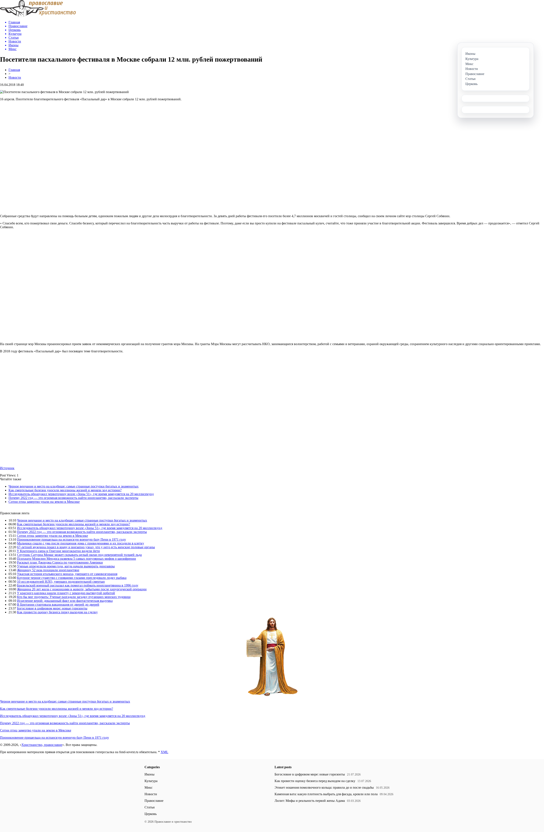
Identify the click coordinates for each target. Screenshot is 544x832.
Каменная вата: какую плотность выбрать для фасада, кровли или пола (326, 794)
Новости (14, 77)
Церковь (150, 814)
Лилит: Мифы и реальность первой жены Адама (310, 800)
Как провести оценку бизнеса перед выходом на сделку (57, 612)
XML (164, 752)
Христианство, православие (41, 745)
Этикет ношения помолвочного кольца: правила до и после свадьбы (324, 787)
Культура (150, 781)
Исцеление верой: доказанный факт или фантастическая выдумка (65, 600)
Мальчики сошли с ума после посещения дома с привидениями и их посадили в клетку (80, 543)
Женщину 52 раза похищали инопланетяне (48, 570)
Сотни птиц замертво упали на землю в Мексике (44, 501)
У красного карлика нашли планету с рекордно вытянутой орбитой (66, 593)
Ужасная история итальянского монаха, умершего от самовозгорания (67, 574)
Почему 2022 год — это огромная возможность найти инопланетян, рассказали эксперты (73, 498)
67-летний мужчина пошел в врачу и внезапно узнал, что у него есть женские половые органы (86, 547)
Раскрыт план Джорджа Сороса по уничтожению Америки (60, 562)
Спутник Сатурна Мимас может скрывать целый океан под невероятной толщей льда (79, 555)
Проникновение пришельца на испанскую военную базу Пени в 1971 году (71, 539)
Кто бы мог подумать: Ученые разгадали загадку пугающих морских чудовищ (73, 597)
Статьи (149, 807)
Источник (7, 468)
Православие (153, 800)
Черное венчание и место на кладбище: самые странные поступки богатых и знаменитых (73, 486)
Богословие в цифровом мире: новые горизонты (52, 608)
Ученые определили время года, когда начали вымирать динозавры (66, 566)
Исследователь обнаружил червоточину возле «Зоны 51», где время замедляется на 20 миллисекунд (81, 494)
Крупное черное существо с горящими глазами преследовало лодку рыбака (71, 578)
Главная (14, 70)
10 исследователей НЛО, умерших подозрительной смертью (61, 581)
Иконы (149, 774)
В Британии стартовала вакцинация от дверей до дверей (58, 604)
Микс (148, 787)
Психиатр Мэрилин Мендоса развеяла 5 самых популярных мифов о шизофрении (76, 558)
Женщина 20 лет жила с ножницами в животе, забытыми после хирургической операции (82, 589)
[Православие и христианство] (38, 16)
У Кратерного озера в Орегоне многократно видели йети (58, 551)
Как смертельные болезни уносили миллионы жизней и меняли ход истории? (65, 490)
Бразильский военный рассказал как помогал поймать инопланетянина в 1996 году (77, 585)
